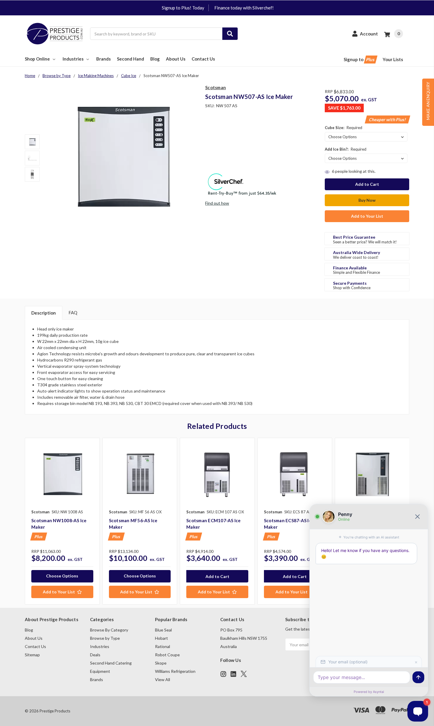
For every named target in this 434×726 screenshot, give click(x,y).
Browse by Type (105, 638)
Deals (95, 654)
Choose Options (62, 575)
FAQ (72, 312)
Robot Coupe (167, 654)
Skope (161, 662)
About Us (175, 58)
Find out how (217, 203)
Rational (162, 646)
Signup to (360, 59)
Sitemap (32, 654)
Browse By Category (109, 629)
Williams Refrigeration (175, 671)
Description (43, 312)
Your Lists (393, 59)
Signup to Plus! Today (183, 7)
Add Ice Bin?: (345, 149)
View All (162, 679)
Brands (103, 58)
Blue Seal (163, 629)
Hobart (161, 638)
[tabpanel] (62, 521)
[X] (244, 674)
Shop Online (37, 58)
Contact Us (203, 58)
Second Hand (130, 58)
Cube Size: (343, 127)
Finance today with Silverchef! (244, 7)
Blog (155, 58)
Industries (73, 58)
